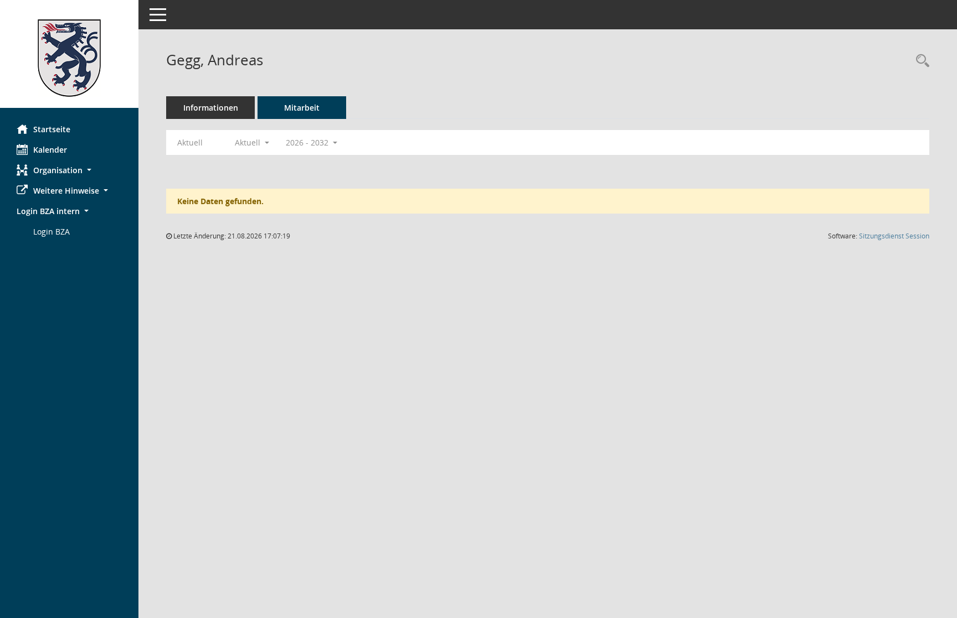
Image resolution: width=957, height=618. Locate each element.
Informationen (210, 107)
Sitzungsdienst (894, 236)
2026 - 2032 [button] (308, 142)
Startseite (51, 129)
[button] (69, 170)
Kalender (50, 149)
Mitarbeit (302, 107)
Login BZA (51, 231)
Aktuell (190, 142)
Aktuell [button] (249, 142)
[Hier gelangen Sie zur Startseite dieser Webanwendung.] (69, 58)
